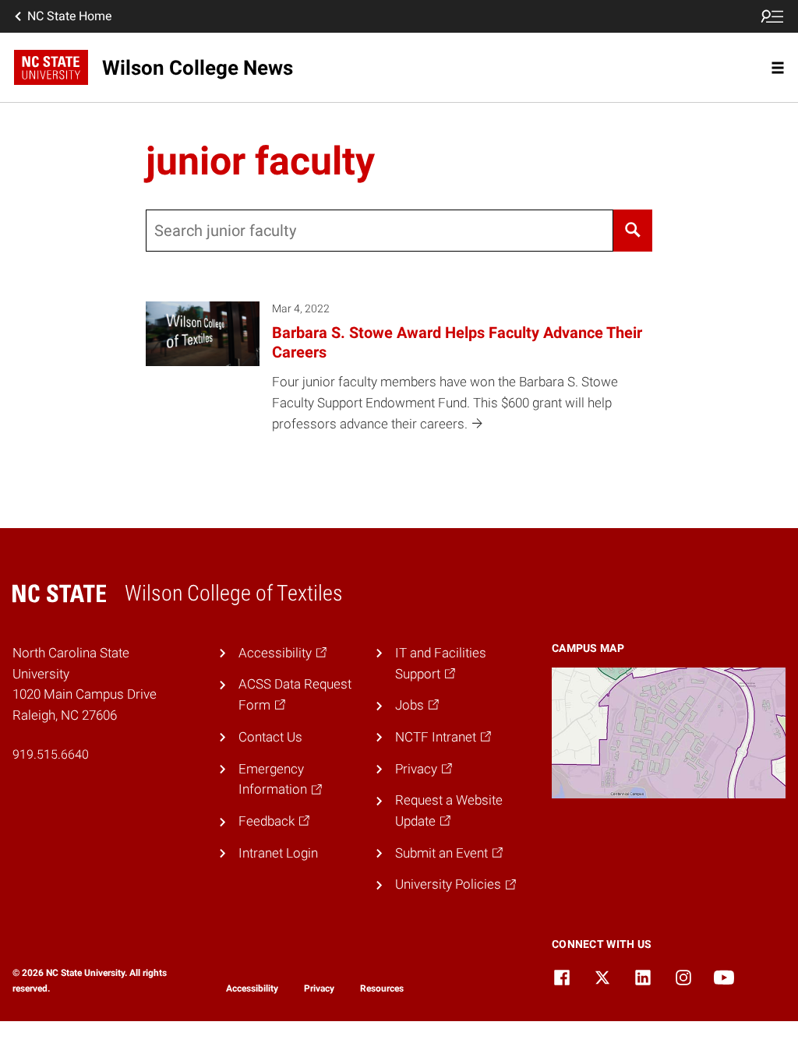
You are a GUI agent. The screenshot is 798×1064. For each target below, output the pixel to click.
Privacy (319, 988)
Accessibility (252, 988)
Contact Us (270, 737)
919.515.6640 (50, 754)
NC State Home (69, 16)
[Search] (633, 231)
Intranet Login (278, 853)
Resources (382, 988)
